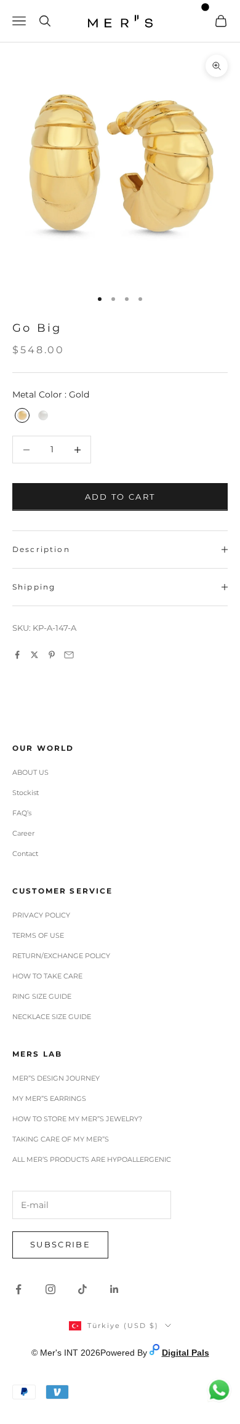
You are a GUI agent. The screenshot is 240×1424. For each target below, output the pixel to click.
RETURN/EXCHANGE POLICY (61, 955)
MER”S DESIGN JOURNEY (56, 1078)
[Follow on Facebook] (18, 1289)
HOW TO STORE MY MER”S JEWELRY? (77, 1118)
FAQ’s (21, 813)
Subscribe (60, 1244)
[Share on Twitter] (34, 655)
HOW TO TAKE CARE (47, 976)
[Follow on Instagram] (50, 1289)
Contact (25, 853)
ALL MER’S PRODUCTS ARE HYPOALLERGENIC (91, 1159)
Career (23, 833)
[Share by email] (69, 655)
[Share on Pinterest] (52, 655)
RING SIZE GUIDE (41, 996)
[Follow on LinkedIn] (114, 1289)
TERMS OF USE (38, 935)
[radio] (21, 415)
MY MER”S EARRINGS (49, 1098)
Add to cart (120, 497)
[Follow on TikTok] (82, 1289)
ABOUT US (30, 772)
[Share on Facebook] (17, 655)
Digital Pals (185, 1353)
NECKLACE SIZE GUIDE (51, 1016)
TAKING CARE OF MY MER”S (60, 1139)
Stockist (25, 792)
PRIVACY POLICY (41, 915)
